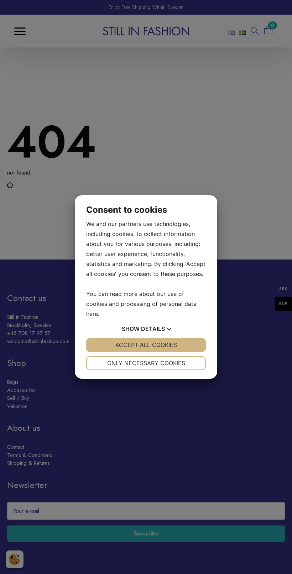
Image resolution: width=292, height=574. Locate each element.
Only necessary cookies (146, 363)
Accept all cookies (146, 344)
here (92, 313)
